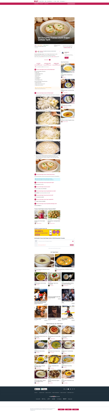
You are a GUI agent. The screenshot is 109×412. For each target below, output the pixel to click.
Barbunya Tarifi (46, 3)
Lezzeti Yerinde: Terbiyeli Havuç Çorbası (66, 75)
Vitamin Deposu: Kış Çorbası (67, 365)
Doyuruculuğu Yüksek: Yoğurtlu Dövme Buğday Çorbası (40, 381)
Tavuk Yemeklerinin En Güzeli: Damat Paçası (67, 337)
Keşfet (58, 1)
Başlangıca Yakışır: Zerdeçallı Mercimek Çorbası (39, 366)
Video (45, 1)
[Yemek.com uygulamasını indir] (37, 389)
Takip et (66, 57)
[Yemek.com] (36, 1)
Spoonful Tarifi (41, 3)
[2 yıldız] (65, 47)
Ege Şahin (66, 52)
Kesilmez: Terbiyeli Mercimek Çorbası (53, 366)
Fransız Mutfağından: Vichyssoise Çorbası (42, 269)
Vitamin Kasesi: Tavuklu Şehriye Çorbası (67, 351)
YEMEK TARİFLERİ (39, 45)
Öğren (55, 1)
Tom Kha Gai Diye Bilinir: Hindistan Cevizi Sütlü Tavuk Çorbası (68, 284)
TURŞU (35, 219)
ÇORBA (62, 73)
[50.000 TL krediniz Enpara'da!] (47, 232)
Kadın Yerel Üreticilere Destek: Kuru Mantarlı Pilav (40, 337)
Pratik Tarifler (36, 3)
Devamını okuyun (67, 56)
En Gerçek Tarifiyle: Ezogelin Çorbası (67, 120)
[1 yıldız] (64, 47)
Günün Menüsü (49, 1)
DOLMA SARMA (50, 219)
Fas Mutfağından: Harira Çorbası (40, 283)
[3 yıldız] (66, 47)
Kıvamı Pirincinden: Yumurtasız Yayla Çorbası (67, 91)
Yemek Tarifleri (41, 1)
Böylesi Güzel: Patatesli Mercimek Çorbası (68, 381)
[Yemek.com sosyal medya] (53, 396)
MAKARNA (49, 379)
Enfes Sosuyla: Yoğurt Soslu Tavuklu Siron (53, 284)
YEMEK (35, 45)
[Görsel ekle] (73, 241)
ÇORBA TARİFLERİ (45, 45)
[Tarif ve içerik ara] (65, 1)
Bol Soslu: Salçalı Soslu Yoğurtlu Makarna (53, 381)
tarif (41, 56)
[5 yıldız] (69, 47)
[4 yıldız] (68, 47)
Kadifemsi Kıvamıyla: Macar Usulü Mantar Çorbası (64, 269)
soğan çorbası (53, 56)
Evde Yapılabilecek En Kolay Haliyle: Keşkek (54, 337)
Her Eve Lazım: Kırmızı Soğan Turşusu (39, 221)
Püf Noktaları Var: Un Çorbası (66, 105)
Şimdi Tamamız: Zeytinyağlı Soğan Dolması (54, 221)
